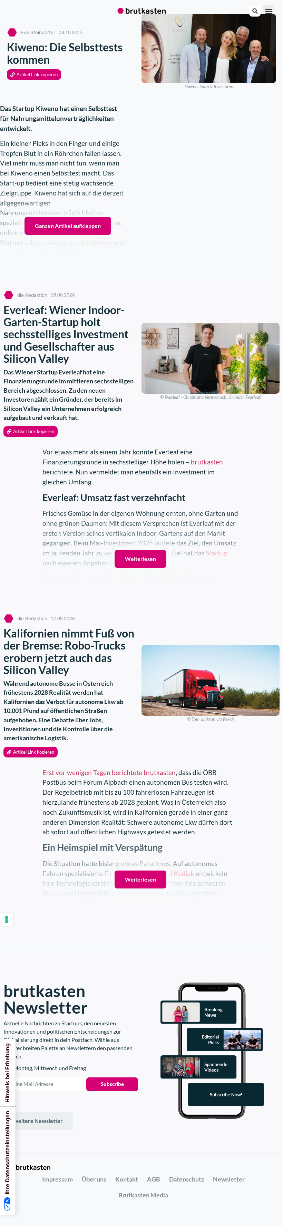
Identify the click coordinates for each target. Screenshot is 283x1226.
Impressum (57, 1179)
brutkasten (207, 462)
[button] (268, 11)
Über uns (94, 1179)
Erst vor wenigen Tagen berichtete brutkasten (109, 772)
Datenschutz (186, 1179)
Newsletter (229, 1179)
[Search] (255, 11)
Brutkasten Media (143, 1195)
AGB (153, 1179)
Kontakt (126, 1179)
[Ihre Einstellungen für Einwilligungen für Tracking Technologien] (6, 919)
